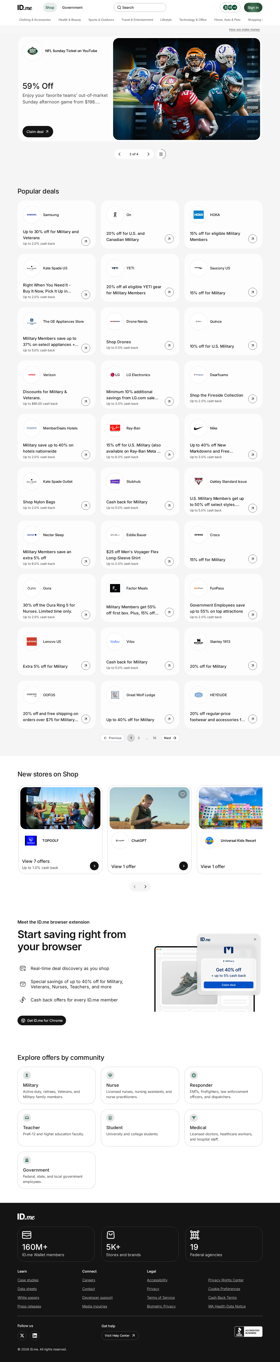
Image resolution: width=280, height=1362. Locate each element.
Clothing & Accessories (35, 19)
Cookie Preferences (224, 1289)
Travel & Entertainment (137, 19)
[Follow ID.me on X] (22, 1335)
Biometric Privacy (161, 1306)
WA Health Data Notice (227, 1306)
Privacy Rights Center (226, 1280)
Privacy (153, 1289)
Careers (88, 1280)
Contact (88, 1289)
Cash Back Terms (222, 1297)
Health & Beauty (70, 19)
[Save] (93, 794)
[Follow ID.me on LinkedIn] (34, 1335)
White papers (28, 1297)
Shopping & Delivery (262, 19)
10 (154, 738)
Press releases (29, 1306)
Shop (50, 7)
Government (72, 7)
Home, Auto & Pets (227, 19)
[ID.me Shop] (28, 7)
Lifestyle (166, 19)
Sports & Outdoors (101, 19)
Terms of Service (161, 1297)
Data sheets (27, 1289)
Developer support (97, 1297)
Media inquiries (94, 1306)
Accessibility (157, 1280)
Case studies (28, 1280)
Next (167, 738)
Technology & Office (193, 19)
